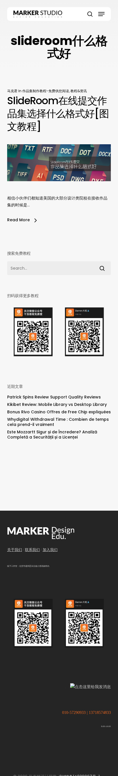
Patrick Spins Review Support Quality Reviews (54, 397)
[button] (101, 14)
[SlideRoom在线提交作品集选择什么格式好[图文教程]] (59, 191)
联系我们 (32, 550)
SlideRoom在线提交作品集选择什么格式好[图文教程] (58, 113)
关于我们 (14, 550)
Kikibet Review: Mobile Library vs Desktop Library (57, 404)
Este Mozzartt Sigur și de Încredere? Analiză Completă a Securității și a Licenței (52, 434)
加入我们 (50, 550)
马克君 (12, 90)
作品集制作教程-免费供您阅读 (45, 90)
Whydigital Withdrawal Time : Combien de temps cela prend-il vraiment (58, 422)
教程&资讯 (78, 90)
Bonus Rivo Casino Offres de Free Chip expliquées (59, 411)
